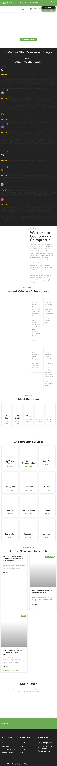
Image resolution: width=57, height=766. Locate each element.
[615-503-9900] (31, 9)
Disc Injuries (10, 487)
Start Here (23, 749)
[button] (23, 9)
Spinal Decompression (28, 462)
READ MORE (28, 466)
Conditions (5, 746)
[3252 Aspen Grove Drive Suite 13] (1, 2)
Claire (28, 416)
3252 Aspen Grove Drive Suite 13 (7, 2)
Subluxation (28, 534)
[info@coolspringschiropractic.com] (39, 747)
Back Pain (47, 461)
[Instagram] (54, 2)
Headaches (28, 487)
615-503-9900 (37, 9)
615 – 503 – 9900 (45, 751)
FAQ (21, 746)
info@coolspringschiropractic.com (47, 747)
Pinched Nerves (28, 510)
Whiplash (47, 534)
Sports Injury (10, 534)
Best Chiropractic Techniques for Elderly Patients (42, 591)
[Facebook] (51, 2)
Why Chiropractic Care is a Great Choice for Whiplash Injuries (12, 652)
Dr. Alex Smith (17, 417)
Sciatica (47, 510)
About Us (23, 742)
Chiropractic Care (7, 742)
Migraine (47, 487)
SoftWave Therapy (10, 462)
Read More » (6, 572)
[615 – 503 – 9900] (39, 751)
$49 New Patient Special (28, 3)
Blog (21, 752)
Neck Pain (10, 510)
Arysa (50, 416)
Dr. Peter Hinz (6, 417)
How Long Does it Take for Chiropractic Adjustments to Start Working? (13, 558)
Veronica (39, 416)
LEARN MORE (10, 466)
